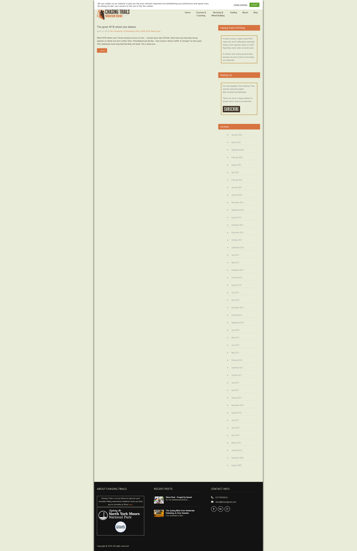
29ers (137, 31)
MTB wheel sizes (153, 31)
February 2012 (237, 360)
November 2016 (237, 202)
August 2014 (236, 285)
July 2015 (235, 255)
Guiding (233, 12)
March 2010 (236, 443)
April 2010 (235, 435)
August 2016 (236, 217)
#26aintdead (129, 31)
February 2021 (237, 180)
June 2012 (235, 345)
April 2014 (235, 300)
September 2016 (237, 210)
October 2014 (236, 277)
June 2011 (235, 383)
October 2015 (236, 240)
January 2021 (236, 187)
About (245, 12)
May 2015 (235, 262)
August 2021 (236, 165)
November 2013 (237, 308)
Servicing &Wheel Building (218, 14)
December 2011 (237, 368)
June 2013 (235, 330)
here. (131, 504)
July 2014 (235, 292)
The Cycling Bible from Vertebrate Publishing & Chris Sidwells (180, 511)
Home (187, 12)
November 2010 (237, 405)
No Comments (116, 31)
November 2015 (237, 232)
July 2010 (235, 420)
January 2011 (236, 398)
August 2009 (236, 465)
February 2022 (237, 157)
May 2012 (235, 353)
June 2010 (235, 428)
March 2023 (236, 142)
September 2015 (237, 247)
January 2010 (236, 450)
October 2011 (236, 375)
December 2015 (237, 225)
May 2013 (235, 338)
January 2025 (236, 135)
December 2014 (237, 270)
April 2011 (235, 390)
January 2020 (236, 195)
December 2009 (237, 458)
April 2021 (235, 172)
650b (143, 31)
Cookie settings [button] (240, 5)
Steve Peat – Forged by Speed (179, 497)
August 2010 (236, 413)
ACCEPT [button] (254, 5)
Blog (256, 12)
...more (102, 50)
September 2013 (237, 323)
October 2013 (236, 315)
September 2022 (237, 150)
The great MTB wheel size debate (116, 27)
